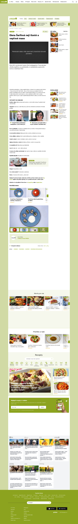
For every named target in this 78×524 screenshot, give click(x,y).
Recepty (17, 1)
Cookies (12, 516)
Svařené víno (37, 496)
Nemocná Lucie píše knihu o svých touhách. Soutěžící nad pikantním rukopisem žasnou (38, 123)
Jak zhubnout (15, 495)
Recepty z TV (40, 1)
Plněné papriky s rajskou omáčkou (63, 50)
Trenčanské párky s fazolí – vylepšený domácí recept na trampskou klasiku (62, 105)
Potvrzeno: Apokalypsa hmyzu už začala (46, 447)
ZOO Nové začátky (62, 495)
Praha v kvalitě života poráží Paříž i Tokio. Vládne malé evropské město (16, 447)
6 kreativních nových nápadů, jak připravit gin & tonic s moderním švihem (63, 117)
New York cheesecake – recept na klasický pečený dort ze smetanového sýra (63, 111)
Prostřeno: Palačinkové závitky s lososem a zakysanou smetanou (16, 199)
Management (26, 507)
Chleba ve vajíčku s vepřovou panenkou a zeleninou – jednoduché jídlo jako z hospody (17, 307)
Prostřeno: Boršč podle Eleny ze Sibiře (35, 199)
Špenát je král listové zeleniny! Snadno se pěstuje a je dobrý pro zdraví (46, 479)
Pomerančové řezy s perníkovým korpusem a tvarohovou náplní (62, 99)
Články (22, 1)
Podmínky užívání (13, 514)
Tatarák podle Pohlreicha (45, 496)
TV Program (27, 1)
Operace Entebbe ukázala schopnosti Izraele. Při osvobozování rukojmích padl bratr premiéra (46, 453)
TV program (35, 495)
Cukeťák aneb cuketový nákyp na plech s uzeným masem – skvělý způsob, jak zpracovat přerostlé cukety (21, 26)
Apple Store (39, 182)
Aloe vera (52, 496)
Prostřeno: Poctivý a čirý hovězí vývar (53, 346)
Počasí (49, 495)
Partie (45, 495)
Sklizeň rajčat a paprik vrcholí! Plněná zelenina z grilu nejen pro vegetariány (46, 485)
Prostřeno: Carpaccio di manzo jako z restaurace (35, 346)
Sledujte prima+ (63, 1)
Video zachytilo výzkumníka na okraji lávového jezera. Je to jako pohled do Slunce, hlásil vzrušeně (46, 458)
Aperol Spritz (61, 44)
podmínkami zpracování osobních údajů (27, 410)
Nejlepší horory (29, 495)
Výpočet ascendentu (27, 498)
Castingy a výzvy (26, 511)
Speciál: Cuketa (48, 1)
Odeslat (42, 407)
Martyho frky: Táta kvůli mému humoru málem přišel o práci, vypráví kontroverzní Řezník (30, 474)
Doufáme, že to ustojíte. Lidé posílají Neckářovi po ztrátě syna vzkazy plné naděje (16, 453)
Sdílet (45, 32)
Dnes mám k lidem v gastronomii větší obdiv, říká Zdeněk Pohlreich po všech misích (31, 458)
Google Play (30, 182)
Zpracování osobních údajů (28, 514)
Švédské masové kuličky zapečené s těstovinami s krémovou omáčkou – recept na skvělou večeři (25, 386)
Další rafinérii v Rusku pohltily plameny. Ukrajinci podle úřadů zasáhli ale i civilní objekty (15, 458)
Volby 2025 (32, 496)
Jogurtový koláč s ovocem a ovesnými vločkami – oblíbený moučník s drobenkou (52, 307)
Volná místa (13, 509)
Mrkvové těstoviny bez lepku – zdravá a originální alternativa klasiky (60, 392)
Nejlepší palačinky (44, 498)
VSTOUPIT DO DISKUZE (16, 100)
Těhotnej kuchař (56, 1)
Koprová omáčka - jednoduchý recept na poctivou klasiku (61, 24)
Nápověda (25, 516)
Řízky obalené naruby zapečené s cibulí (62, 93)
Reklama (12, 511)
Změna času (41, 495)
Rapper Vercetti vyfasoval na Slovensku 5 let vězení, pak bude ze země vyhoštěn (31, 479)
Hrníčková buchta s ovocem (62, 40)
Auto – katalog (17, 496)
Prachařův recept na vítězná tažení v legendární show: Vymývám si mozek (31, 453)
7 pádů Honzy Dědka (24, 496)
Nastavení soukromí (27, 520)
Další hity (65, 31)
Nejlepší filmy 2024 (22, 495)
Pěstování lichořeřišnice (59, 496)
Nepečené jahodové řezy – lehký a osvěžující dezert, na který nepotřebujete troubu (42, 25)
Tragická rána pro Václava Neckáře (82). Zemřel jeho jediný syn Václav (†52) (31, 447)
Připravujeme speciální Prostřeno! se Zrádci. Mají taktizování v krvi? (37, 163)
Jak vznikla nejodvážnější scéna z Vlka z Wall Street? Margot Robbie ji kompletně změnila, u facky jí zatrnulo (16, 485)
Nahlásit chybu (13, 520)
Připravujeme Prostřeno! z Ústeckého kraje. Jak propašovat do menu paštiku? (17, 346)
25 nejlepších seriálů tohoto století (16, 472)
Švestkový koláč (51, 498)
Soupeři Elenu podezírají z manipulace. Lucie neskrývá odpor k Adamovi (17, 123)
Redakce (25, 518)
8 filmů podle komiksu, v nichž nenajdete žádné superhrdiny (15, 479)
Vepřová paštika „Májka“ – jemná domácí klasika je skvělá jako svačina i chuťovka (35, 307)
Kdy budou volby (54, 495)
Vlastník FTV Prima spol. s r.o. (15, 518)
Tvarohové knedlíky (36, 498)
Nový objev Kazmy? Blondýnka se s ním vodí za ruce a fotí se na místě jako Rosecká (31, 485)
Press (25, 509)
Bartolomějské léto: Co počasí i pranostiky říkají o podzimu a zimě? (46, 473)
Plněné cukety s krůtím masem (63, 34)
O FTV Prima (13, 507)
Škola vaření (33, 1)
